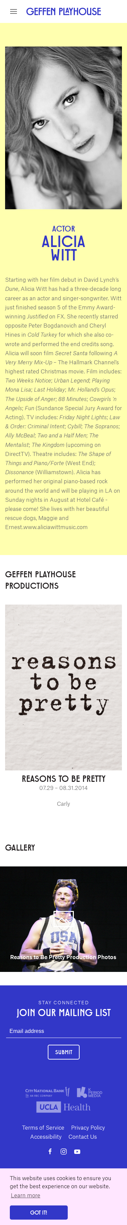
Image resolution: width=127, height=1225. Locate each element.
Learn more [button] (25, 1195)
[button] (13, 11)
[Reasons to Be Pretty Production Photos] (63, 918)
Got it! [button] (38, 1212)
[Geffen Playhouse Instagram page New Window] (63, 1151)
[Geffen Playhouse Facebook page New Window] (50, 1151)
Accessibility (46, 1136)
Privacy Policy (88, 1127)
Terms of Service (43, 1127)
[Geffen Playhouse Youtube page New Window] (77, 1151)
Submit (63, 1052)
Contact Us (82, 1136)
